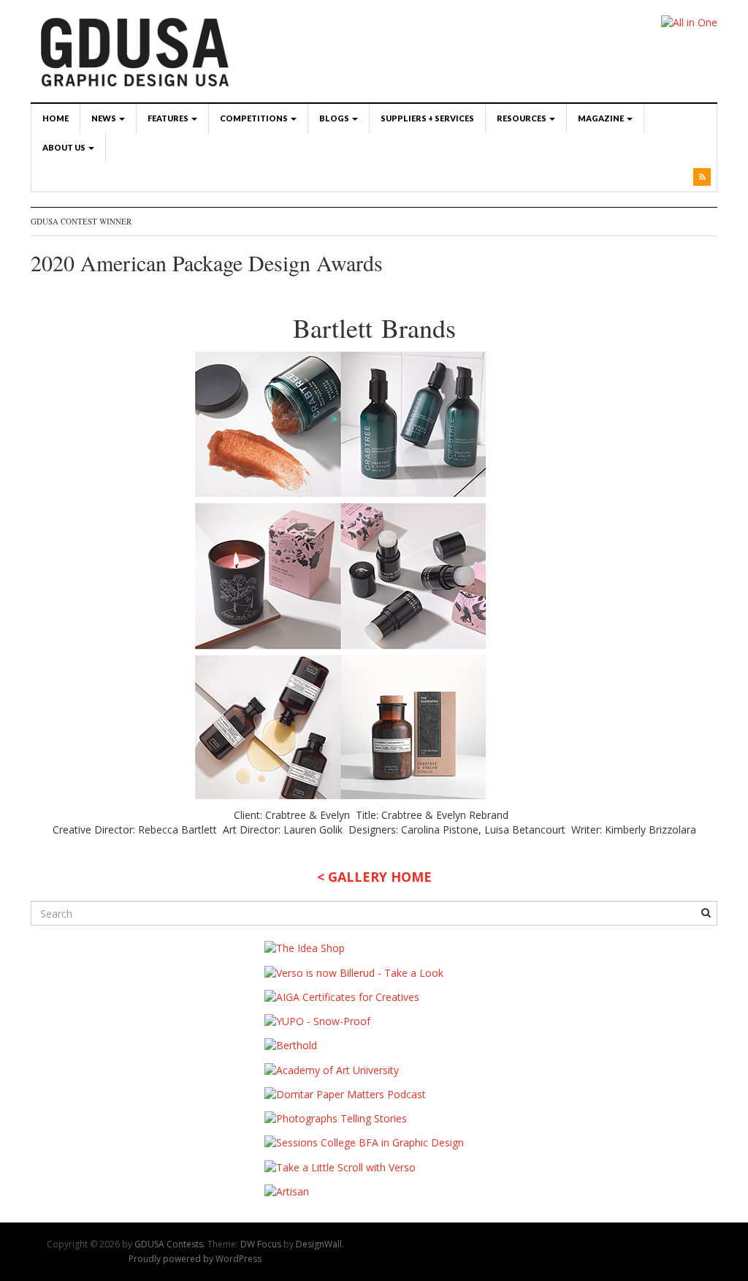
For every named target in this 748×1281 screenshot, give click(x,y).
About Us (64, 147)
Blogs (335, 118)
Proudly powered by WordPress (195, 1258)
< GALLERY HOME (374, 876)
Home (55, 118)
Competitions (254, 118)
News (104, 118)
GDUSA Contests (168, 1244)
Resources (522, 118)
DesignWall (319, 1244)
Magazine (601, 118)
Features (169, 118)
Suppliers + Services (427, 118)
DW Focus (260, 1244)
